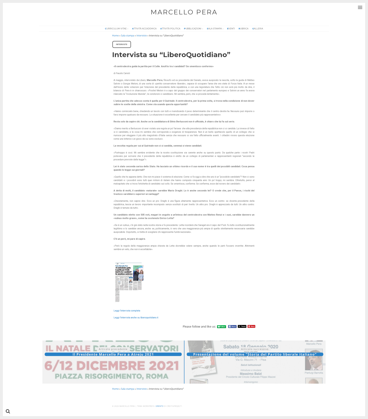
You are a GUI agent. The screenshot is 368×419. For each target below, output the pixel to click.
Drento (159, 406)
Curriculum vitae (116, 28)
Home (115, 35)
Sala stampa (214, 28)
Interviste (142, 35)
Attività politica (170, 28)
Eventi (231, 28)
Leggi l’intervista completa (127, 310)
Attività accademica (144, 28)
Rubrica (243, 28)
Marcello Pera (184, 12)
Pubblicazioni (192, 28)
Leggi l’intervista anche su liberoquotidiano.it (136, 317)
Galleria (257, 28)
